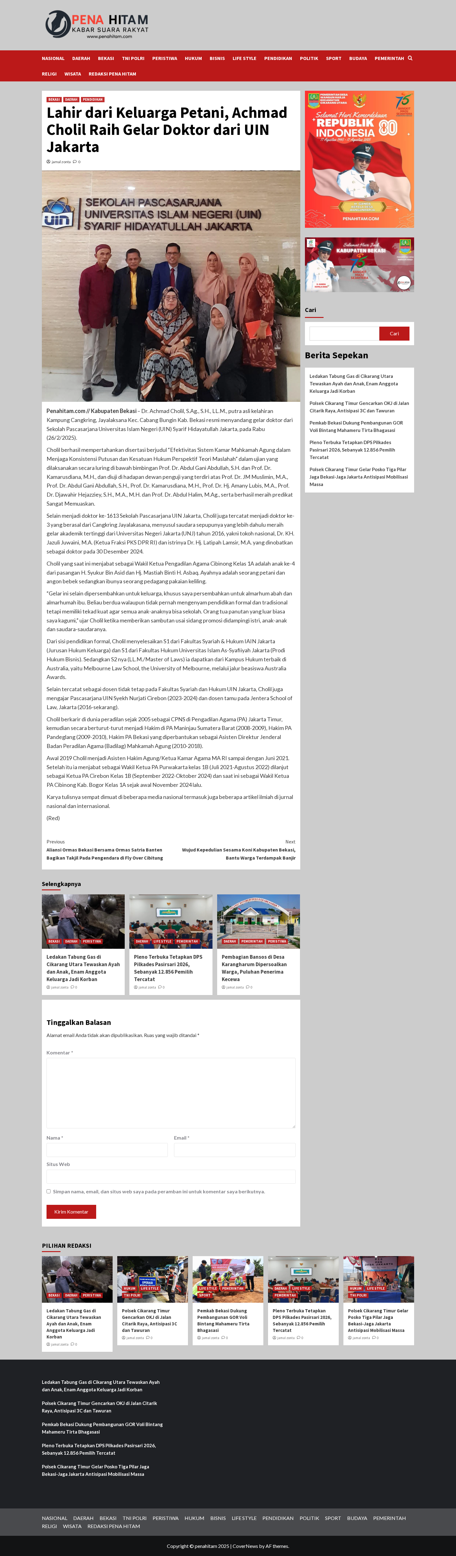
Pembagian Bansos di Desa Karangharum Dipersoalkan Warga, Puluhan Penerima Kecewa (254, 967)
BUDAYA (358, 58)
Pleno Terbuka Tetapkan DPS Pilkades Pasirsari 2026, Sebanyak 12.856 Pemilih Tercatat (168, 967)
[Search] (410, 58)
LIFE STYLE (245, 58)
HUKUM (193, 58)
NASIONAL (53, 58)
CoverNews (245, 1546)
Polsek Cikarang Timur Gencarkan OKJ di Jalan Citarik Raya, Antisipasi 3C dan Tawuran (359, 406)
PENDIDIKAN (278, 58)
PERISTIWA (164, 58)
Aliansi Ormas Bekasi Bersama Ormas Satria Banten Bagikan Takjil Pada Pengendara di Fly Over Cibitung (105, 849)
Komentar (60, 1052)
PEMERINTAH (389, 58)
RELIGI (49, 74)
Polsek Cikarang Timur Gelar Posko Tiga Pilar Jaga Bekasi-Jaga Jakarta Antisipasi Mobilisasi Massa (359, 476)
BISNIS (217, 58)
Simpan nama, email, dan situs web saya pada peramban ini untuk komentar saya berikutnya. (159, 1191)
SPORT (334, 58)
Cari (310, 310)
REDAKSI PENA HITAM (112, 74)
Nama (55, 1138)
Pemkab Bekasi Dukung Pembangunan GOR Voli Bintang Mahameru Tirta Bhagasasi (356, 426)
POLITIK (309, 58)
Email (182, 1138)
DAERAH (81, 58)
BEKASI (106, 58)
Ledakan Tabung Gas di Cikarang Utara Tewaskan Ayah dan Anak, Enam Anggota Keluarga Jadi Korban (83, 967)
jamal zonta (61, 161)
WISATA (73, 74)
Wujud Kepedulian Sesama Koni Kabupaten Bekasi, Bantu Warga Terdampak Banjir (238, 849)
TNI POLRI (133, 58)
